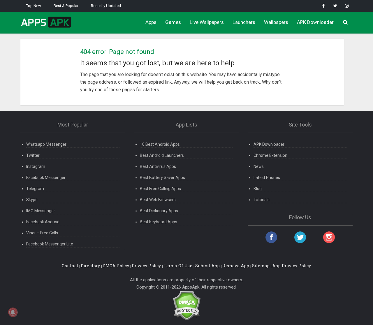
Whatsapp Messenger (46, 144)
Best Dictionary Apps (159, 210)
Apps (150, 22)
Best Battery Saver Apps (162, 177)
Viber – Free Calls (42, 232)
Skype (32, 199)
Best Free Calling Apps (160, 188)
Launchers (244, 22)
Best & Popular (66, 5)
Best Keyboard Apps (158, 221)
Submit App (207, 265)
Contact (70, 265)
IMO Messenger (40, 210)
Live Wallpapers (207, 22)
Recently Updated (106, 5)
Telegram (35, 188)
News (259, 166)
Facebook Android (42, 221)
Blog (258, 188)
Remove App (236, 265)
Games (173, 22)
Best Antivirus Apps (158, 166)
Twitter (33, 155)
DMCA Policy (116, 265)
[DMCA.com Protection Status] (187, 305)
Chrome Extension (270, 155)
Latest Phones (267, 177)
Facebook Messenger (46, 177)
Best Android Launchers (162, 155)
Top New (33, 5)
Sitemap (261, 265)
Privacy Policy (146, 265)
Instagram (35, 166)
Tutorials (262, 199)
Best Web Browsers (158, 199)
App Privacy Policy (291, 265)
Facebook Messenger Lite (49, 244)
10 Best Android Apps (160, 144)
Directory (90, 265)
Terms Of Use (178, 265)
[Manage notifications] (12, 312)
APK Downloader (315, 22)
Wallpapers (276, 22)
